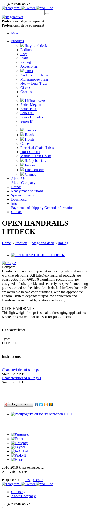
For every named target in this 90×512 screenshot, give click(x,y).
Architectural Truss (34, 75)
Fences (30, 165)
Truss (29, 71)
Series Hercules (31, 117)
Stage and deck (36, 46)
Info (14, 203)
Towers (30, 130)
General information (59, 208)
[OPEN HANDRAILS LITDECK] (38, 255)
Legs (23, 54)
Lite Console (34, 170)
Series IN (27, 121)
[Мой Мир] (51, 404)
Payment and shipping (27, 208)
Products (17, 41)
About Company (23, 183)
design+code (34, 480)
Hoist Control (30, 152)
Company (18, 492)
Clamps (30, 174)
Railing (25, 62)
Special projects (22, 195)
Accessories (29, 66)
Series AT (27, 113)
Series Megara (30, 105)
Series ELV (28, 109)
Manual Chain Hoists (35, 156)
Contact (16, 212)
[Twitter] (41, 404)
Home (6, 243)
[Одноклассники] (46, 404)
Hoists (29, 139)
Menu (15, 33)
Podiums (26, 50)
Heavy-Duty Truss (33, 83)
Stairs (24, 58)
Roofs (29, 135)
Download (19, 199)
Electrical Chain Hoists (37, 148)
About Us (18, 179)
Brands (16, 187)
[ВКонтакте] (36, 404)
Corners (26, 92)
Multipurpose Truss (34, 79)
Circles (25, 88)
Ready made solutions (27, 191)
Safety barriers (35, 161)
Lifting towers (35, 100)
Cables (25, 143)
